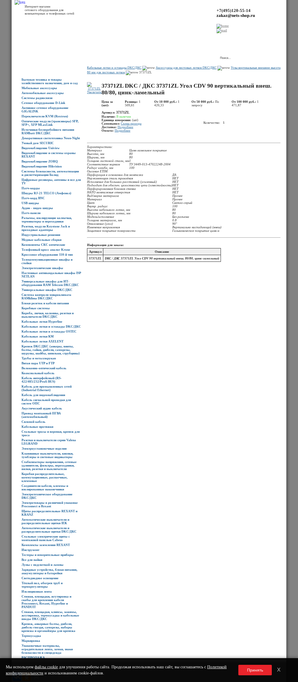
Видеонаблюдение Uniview (41, 148)
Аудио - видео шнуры (37, 208)
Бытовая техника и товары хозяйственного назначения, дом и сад (50, 81)
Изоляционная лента (37, 591)
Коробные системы (36, 308)
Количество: (211, 122)
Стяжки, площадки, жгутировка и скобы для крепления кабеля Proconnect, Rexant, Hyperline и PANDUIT (46, 602)
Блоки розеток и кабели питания (45, 303)
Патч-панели (31, 213)
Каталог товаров (48, 38)
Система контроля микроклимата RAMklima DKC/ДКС (46, 296)
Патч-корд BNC (33, 198)
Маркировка (31, 640)
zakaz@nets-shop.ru (236, 15)
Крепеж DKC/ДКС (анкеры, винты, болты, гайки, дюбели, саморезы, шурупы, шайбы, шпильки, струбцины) (51, 349)
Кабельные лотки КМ (38, 336)
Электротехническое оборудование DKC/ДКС (47, 495)
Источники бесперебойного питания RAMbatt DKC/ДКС (48, 131)
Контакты (118, 38)
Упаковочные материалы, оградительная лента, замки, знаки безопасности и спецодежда (47, 649)
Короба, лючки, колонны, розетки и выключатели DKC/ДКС (48, 314)
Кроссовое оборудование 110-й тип (47, 254)
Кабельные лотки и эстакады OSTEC (49, 331)
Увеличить (94, 92)
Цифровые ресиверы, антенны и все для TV (51, 181)
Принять (255, 670)
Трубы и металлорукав (39, 358)
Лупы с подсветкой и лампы (42, 564)
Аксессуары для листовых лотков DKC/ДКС (186, 67)
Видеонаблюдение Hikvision (42, 166)
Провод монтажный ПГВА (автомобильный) (41, 414)
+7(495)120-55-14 (234, 10)
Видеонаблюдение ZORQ (40, 161)
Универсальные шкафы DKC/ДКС (47, 289)
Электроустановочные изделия (44, 448)
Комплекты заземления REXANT (46, 545)
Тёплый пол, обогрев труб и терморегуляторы (42, 584)
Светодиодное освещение (40, 578)
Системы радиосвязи (37, 98)
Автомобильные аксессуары (43, 93)
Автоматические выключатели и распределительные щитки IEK (45, 521)
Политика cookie (189, 38)
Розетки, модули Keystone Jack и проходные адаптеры (46, 228)
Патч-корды (31, 188)
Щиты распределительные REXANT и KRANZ (49, 512)
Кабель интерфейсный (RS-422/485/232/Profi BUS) (42, 379)
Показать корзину (154, 55)
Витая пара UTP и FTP (38, 363)
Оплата (103, 38)
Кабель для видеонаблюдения (43, 395)
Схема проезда (131, 123)
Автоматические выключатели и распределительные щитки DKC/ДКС (49, 529)
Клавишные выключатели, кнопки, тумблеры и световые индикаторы (47, 455)
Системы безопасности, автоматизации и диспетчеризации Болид (50, 172)
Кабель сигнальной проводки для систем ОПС (46, 401)
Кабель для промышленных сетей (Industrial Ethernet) (47, 388)
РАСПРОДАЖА (33, 657)
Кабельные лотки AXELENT (42, 341)
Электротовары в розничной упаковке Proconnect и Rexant (50, 504)
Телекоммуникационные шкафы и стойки (47, 261)
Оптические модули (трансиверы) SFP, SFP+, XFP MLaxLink (50, 122)
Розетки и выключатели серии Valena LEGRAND (49, 441)
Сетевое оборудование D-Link (43, 103)
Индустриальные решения (41, 234)
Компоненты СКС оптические (43, 244)
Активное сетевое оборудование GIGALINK (45, 109)
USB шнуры (30, 203)
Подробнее (125, 127)
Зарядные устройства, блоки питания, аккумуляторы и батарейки (49, 571)
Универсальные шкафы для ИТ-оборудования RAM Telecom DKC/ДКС (50, 283)
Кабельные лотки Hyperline (42, 321)
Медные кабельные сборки (41, 239)
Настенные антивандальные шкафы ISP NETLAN (51, 274)
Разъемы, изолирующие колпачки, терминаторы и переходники (47, 219)
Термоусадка (31, 635)
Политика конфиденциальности (151, 38)
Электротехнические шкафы (42, 268)
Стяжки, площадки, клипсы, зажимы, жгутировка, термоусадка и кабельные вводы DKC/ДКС (50, 615)
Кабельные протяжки (37, 426)
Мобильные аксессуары (39, 88)
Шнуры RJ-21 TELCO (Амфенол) (46, 193)
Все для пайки (32, 559)
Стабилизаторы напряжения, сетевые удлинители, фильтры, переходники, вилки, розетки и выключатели (49, 465)
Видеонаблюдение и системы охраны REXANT (49, 154)
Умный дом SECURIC (38, 143)
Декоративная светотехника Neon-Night (51, 138)
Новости (70, 38)
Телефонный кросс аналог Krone (46, 249)
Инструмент (30, 550)
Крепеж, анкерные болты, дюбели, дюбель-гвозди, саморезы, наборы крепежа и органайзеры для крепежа (48, 627)
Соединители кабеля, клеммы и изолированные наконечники (45, 487)
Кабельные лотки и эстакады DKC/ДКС (51, 326)
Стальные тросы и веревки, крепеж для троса (51, 433)
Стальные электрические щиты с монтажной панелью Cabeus (46, 538)
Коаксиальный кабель (38, 373)
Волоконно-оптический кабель (44, 368)
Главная (27, 38)
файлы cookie (46, 667)
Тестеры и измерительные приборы (48, 554)
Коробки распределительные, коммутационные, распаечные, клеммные (45, 477)
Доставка (87, 38)
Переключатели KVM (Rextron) (45, 116)
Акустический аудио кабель (42, 408)
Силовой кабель (33, 421)
